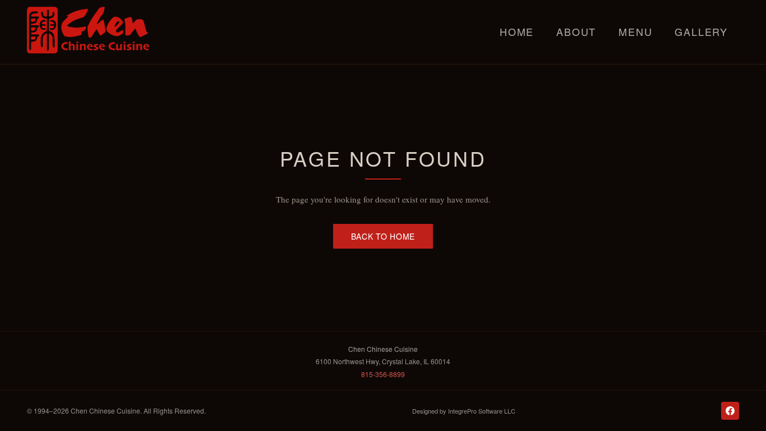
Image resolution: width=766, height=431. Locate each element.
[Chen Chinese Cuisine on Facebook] (730, 411)
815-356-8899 (383, 374)
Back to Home (383, 236)
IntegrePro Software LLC (481, 410)
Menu (635, 31)
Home (517, 31)
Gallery (701, 31)
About (576, 31)
